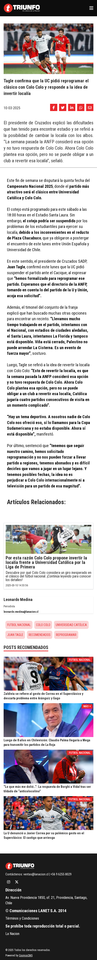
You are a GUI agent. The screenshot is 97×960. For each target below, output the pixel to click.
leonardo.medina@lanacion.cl (21, 611)
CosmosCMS (25, 955)
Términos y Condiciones (22, 918)
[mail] (89, 107)
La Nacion (12, 934)
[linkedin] (71, 107)
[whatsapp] (80, 107)
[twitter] (62, 107)
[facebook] (53, 107)
